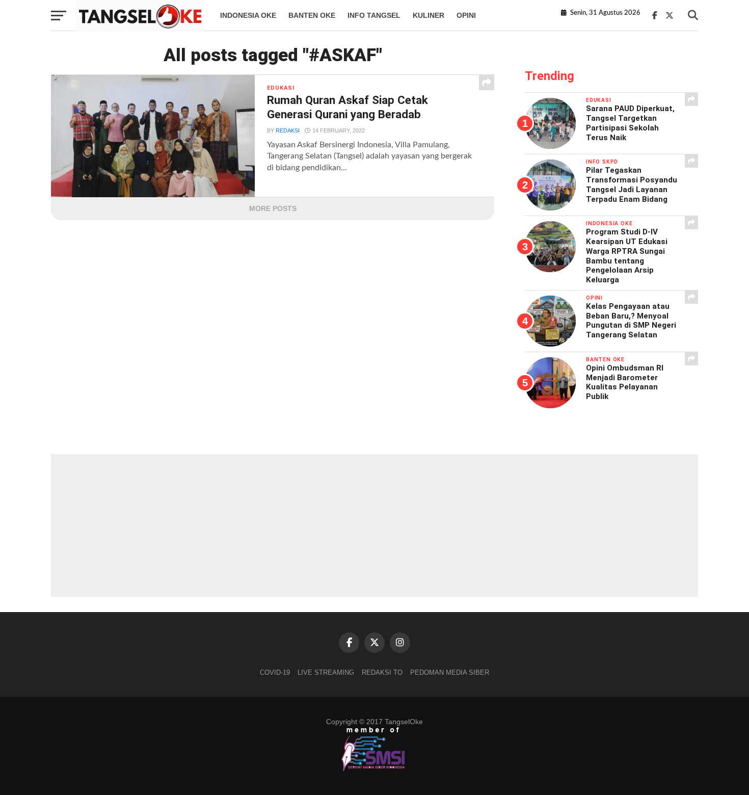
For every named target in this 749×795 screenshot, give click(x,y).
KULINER (428, 15)
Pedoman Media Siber (449, 672)
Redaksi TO (382, 672)
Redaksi (288, 130)
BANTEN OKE (311, 15)
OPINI (466, 15)
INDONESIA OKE (248, 15)
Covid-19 (275, 672)
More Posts (273, 208)
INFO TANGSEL (373, 15)
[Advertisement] (374, 525)
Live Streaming (326, 672)
